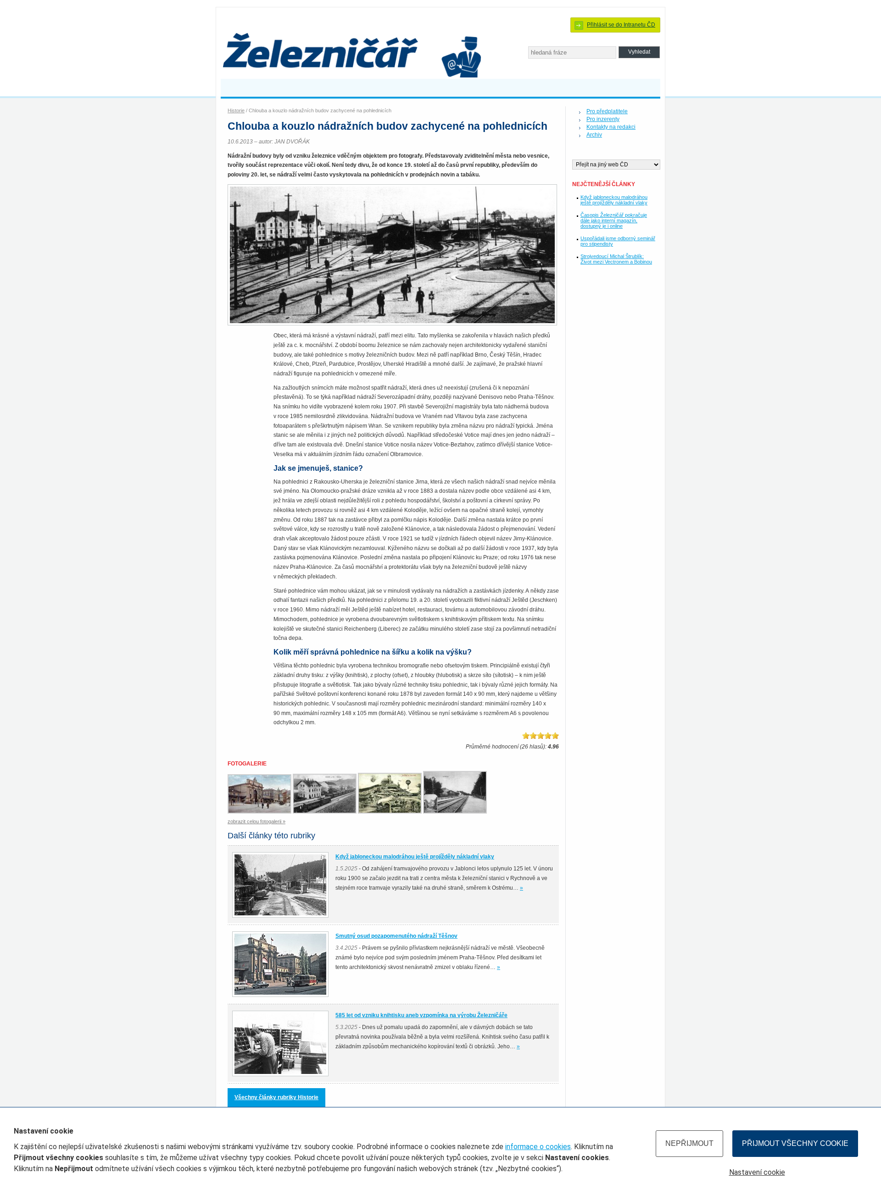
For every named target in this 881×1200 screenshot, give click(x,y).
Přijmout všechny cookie (795, 1143)
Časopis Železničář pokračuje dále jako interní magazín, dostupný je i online (613, 220)
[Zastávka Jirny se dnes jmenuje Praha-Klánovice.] (455, 812)
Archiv (594, 135)
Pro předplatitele (607, 111)
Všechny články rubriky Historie (276, 1097)
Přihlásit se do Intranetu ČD (621, 25)
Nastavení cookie (757, 1172)
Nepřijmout (689, 1143)
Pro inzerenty (602, 119)
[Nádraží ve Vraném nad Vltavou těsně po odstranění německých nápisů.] (325, 812)
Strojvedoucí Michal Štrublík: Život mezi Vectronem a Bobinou (616, 258)
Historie (236, 110)
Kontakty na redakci (611, 127)
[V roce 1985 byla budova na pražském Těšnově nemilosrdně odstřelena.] (260, 812)
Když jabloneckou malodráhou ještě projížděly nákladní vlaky (613, 199)
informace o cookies (538, 1146)
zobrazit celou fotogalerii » (256, 821)
